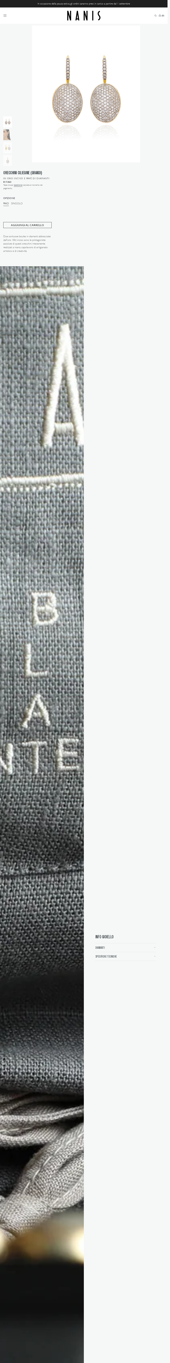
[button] (5, 15)
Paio (6, 203)
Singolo (17, 203)
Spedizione (18, 185)
